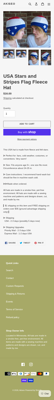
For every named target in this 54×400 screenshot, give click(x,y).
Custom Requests (15, 286)
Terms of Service (14, 309)
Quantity (7, 108)
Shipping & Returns (15, 293)
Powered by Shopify (33, 390)
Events (9, 301)
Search (9, 270)
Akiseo (9, 3)
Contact (10, 278)
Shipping (7, 98)
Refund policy (12, 317)
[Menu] (49, 4)
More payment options (27, 139)
